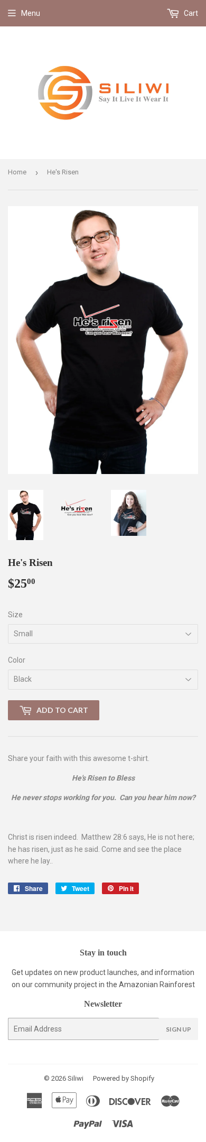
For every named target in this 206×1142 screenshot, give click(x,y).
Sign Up (178, 1029)
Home (17, 172)
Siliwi (75, 1078)
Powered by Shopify (123, 1078)
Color (16, 660)
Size (15, 614)
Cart (190, 13)
